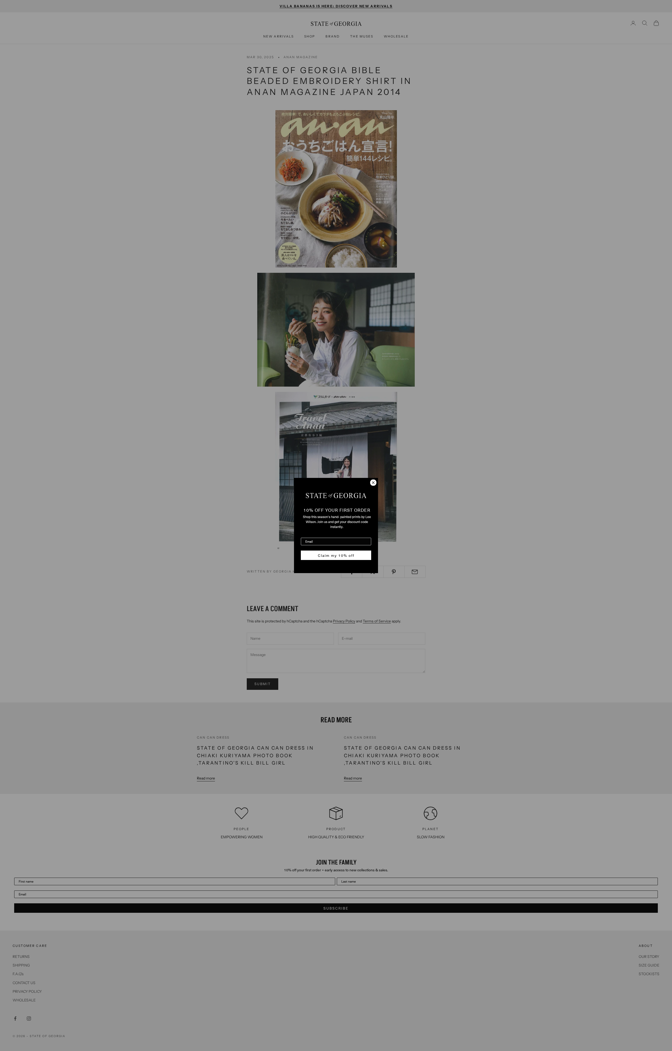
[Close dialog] (373, 482)
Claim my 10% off (336, 555)
